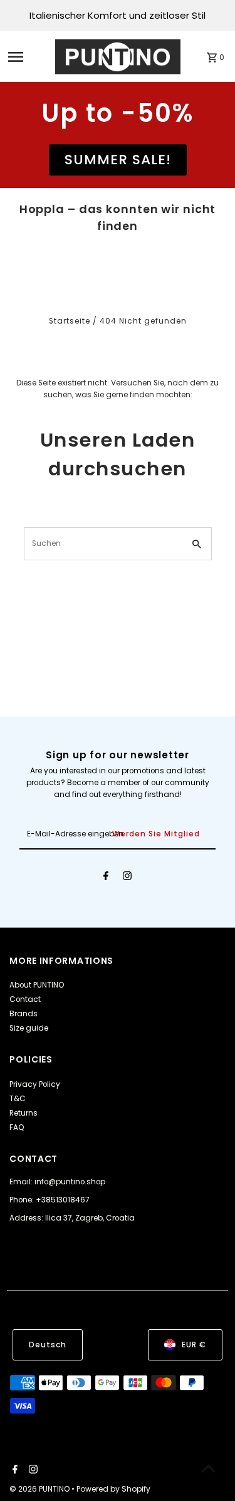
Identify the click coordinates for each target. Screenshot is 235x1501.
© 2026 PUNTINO (40, 1489)
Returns (23, 1113)
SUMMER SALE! (118, 159)
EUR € (194, 1345)
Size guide (28, 1028)
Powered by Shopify (113, 1489)
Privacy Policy (34, 1084)
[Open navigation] (28, 56)
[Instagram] (127, 877)
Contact (25, 999)
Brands (23, 1014)
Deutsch (47, 1345)
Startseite (69, 321)
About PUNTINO (36, 985)
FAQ (16, 1127)
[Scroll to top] (208, 1468)
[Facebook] (105, 877)
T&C (17, 1099)
